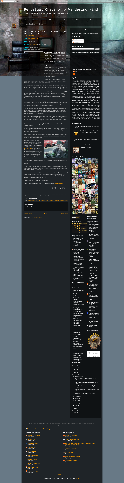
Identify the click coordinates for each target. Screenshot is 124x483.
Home (27, 20)
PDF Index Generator (76, 323)
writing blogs (91, 112)
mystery (83, 105)
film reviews (75, 99)
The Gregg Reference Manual (78, 344)
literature (79, 103)
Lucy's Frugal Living (71, 460)
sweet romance (63, 200)
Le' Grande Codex (78, 249)
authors (97, 88)
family (93, 97)
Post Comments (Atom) (36, 217)
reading (79, 108)
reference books (85, 108)
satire (98, 108)
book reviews (77, 91)
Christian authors (90, 80)
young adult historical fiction (81, 117)
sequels (88, 109)
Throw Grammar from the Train (93, 294)
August (77, 396)
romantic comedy (93, 108)
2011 (75, 408)
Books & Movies (77, 20)
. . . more (53, 62)
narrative (88, 105)
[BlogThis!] (31, 198)
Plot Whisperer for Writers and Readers (94, 303)
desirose (77, 74)
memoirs (92, 104)
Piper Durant (75, 84)
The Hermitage (69, 452)
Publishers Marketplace (76, 331)
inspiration (74, 104)
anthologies (82, 88)
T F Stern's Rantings (71, 435)
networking (93, 105)
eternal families (87, 97)
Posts (75, 39)
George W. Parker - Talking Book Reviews (78, 240)
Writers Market (77, 357)
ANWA (73, 80)
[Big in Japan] (93, 182)
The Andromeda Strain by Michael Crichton (77, 244)
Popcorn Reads (77, 263)
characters (87, 91)
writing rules (81, 114)
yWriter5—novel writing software (77, 360)
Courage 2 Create (94, 313)
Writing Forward (93, 234)
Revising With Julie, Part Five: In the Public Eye (93, 279)
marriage (87, 104)
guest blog (80, 100)
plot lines (78, 106)
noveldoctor (92, 249)
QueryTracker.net (93, 284)
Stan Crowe (31, 40)
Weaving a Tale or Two (33, 435)
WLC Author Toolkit (78, 350)
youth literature (92, 118)
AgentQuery (76, 293)
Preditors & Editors (78, 329)
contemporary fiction (81, 94)
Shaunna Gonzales (32, 455)
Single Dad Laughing (71, 448)
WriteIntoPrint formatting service (78, 352)
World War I (96, 86)
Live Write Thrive (93, 241)
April (76, 405)
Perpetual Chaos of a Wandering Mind (61, 10)
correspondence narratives (77, 96)
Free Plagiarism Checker (77, 301)
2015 (75, 367)
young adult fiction (94, 115)
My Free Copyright (78, 320)
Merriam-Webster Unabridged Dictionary (78, 317)
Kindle (73, 83)
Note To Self (96, 83)
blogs (80, 89)
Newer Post (28, 214)
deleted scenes (88, 96)
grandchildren (96, 99)
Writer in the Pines (32, 471)
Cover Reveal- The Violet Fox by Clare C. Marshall (78, 277)
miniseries (97, 103)
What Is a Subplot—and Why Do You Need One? (94, 244)
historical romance (81, 102)
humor (98, 102)
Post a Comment (31, 207)
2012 (75, 374)
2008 (75, 415)
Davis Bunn (76, 256)
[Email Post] (26, 198)
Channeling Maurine (85, 147)
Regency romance (84, 84)
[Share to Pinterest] (36, 198)
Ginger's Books (88, 81)
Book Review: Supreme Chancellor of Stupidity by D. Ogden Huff (89, 131)
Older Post (64, 214)
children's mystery (81, 93)
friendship (87, 99)
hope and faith (91, 102)
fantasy (98, 97)
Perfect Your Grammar (76, 326)
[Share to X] (32, 198)
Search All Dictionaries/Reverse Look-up (78, 340)
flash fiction (81, 99)
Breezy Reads (33, 44)
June (76, 400)
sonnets (77, 111)
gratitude (74, 100)
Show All (59, 474)
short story (93, 109)
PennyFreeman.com (39, 20)
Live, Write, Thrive (78, 313)
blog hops (30, 200)
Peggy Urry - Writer (32, 467)
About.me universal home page (78, 291)
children (92, 91)
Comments (77, 42)
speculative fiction (85, 111)
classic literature (91, 93)
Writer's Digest (77, 355)
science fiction (75, 109)
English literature (79, 81)
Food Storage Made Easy (72, 439)
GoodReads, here (58, 183)
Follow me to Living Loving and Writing (85, 393)
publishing (93, 106)
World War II (75, 88)
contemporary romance (93, 94)
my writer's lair (31, 451)
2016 (75, 365)
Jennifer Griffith (32, 459)
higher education (88, 100)
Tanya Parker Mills (32, 443)
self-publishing (83, 109)
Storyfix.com (92, 266)
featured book (36, 200)
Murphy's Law (31, 447)
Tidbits (66, 20)
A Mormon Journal (54, 20)
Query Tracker (77, 334)
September (78, 376)
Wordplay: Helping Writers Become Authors (94, 321)
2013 (75, 372)
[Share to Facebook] (34, 198)
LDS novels (50, 200)
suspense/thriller (96, 111)
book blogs (86, 89)
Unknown (77, 71)
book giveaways (94, 89)
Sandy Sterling (93, 84)
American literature (80, 80)
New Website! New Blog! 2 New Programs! (93, 308)
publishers (87, 106)
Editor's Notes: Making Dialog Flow (83, 144)
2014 (75, 370)
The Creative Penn (94, 224)
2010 (75, 410)
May (76, 403)
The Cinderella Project (33, 38)
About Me (89, 20)
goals (91, 99)
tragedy (73, 112)
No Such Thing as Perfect (72, 456)
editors (81, 97)
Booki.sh (75, 295)
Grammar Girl (77, 311)
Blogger (78, 478)
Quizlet (75, 336)
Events (41, 24)
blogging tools (75, 89)
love (83, 104)
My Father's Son (87, 83)
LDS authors (44, 200)
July (76, 398)
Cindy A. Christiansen (33, 463)
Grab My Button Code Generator (77, 308)
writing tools (89, 114)
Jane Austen (96, 81)
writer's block (79, 112)
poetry (83, 106)
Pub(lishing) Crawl (94, 275)
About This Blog (30, 24)
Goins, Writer (92, 259)
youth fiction (84, 118)
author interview (90, 88)
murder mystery (76, 105)
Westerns (90, 86)
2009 (75, 412)
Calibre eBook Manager (77, 298)
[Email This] (29, 198)
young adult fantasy (82, 115)
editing (77, 97)
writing (85, 112)
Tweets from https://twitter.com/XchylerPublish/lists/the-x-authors (85, 32)
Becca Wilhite (31, 439)
